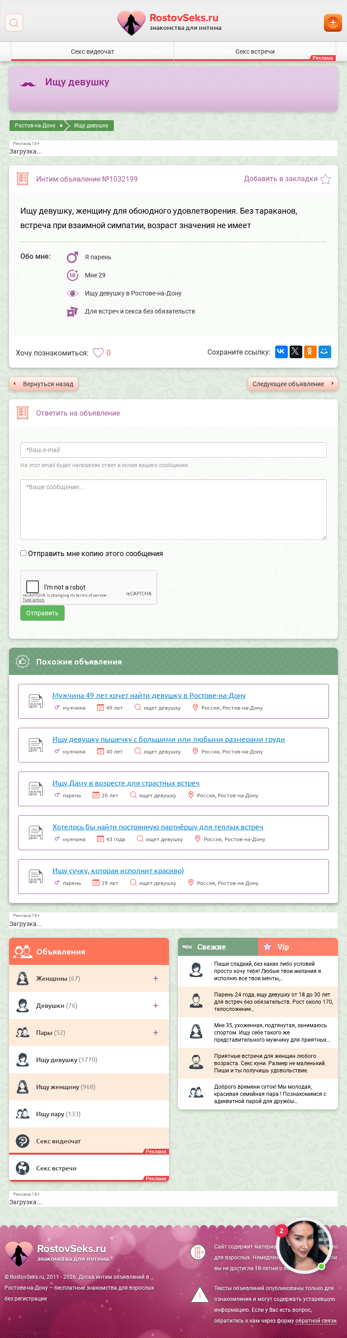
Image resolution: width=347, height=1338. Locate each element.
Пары (45, 1032)
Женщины (52, 978)
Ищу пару (51, 1113)
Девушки (51, 1005)
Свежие (211, 946)
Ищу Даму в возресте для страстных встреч (126, 782)
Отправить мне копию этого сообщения (95, 553)
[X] (296, 352)
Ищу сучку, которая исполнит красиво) (118, 870)
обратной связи (316, 1321)
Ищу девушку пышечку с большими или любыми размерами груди (168, 738)
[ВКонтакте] (281, 352)
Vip (283, 946)
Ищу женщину (58, 1086)
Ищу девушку (57, 1059)
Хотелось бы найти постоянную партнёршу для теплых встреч (157, 826)
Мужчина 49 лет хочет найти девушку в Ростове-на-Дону (149, 694)
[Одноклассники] (310, 352)
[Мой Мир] (325, 352)
